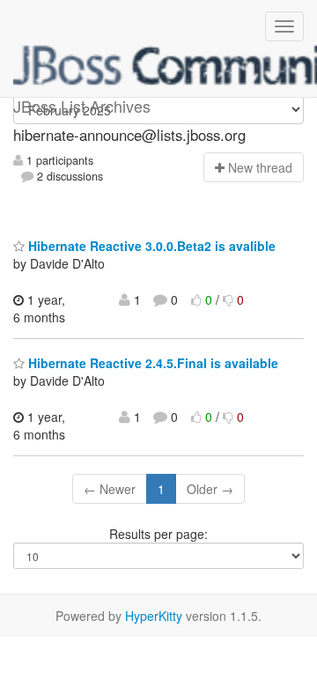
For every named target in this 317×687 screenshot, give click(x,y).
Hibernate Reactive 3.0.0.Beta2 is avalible (150, 246)
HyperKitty (153, 615)
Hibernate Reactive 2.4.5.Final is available (151, 363)
